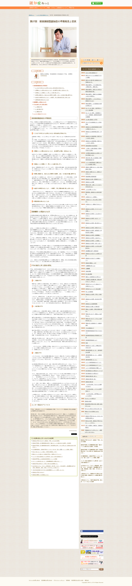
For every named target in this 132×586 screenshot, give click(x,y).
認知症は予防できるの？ (38, 472)
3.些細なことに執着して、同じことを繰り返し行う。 (48, 92)
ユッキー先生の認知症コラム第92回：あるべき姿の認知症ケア (48, 456)
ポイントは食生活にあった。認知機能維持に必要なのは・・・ (47, 461)
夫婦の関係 (88, 271)
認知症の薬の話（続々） (91, 376)
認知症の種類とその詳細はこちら (41, 474)
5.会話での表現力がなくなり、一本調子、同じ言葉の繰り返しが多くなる (52, 97)
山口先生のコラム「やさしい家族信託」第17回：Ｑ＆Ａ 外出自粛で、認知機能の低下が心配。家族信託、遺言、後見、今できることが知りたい (54, 466)
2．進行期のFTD (39, 109)
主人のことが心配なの (90, 398)
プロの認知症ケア (90, 328)
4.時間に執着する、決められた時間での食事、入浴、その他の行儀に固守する (53, 95)
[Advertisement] (53, 493)
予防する (71, 7)
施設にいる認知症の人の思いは (93, 276)
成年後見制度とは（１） (91, 359)
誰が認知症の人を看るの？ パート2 (94, 370)
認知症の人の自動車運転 (91, 303)
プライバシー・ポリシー (59, 580)
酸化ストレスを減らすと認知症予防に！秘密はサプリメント (47, 454)
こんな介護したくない (91, 189)
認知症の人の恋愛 (90, 182)
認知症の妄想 (88, 401)
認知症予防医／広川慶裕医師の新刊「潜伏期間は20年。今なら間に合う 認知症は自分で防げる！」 (54, 446)
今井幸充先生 (43, 75)
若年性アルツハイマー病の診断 (93, 289)
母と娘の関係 (89, 274)
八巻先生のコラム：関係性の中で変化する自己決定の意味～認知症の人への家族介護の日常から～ (91, 475)
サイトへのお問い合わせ (34, 580)
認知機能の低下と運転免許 (92, 251)
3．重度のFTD (38, 111)
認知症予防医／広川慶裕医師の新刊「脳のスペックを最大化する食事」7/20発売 (52, 443)
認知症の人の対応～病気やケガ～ (94, 227)
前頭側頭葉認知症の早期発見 (40, 85)
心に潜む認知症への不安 (91, 119)
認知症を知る (33, 7)
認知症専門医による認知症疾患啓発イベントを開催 (45, 459)
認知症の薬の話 (89, 381)
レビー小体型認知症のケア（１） (94, 365)
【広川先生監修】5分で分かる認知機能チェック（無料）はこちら (48, 470)
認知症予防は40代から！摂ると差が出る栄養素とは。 (45, 463)
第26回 (35, 126)
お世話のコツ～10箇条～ (91, 197)
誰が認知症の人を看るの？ (92, 373)
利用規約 (68, 580)
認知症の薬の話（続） (91, 379)
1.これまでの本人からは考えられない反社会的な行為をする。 (50, 88)
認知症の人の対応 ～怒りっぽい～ (94, 243)
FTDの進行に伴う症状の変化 (40, 104)
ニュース (42, 7)
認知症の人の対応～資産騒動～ (93, 235)
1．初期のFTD (38, 106)
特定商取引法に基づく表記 (77, 580)
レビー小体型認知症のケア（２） (94, 362)
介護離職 (88, 268)
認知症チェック (62, 7)
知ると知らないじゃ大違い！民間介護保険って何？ (45, 451)
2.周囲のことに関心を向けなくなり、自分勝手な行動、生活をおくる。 (52, 90)
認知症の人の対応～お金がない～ (94, 238)
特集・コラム (51, 7)
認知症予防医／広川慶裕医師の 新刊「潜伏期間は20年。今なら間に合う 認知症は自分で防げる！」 (92, 451)
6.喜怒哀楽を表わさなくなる (42, 99)
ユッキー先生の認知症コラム (91, 69)
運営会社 (87, 580)
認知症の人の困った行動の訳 (92, 306)
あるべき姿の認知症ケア (91, 72)
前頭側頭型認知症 (91, 340)
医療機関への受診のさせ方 (39, 102)
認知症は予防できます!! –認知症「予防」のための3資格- (46, 440)
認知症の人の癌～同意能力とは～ (94, 179)
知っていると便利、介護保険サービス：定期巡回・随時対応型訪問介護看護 (94, 114)
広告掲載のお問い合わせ (46, 580)
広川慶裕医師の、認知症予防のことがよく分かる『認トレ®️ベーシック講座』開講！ (53, 449)
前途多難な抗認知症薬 (91, 176)
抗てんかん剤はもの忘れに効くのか (93, 408)
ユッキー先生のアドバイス (39, 114)
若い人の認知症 (89, 291)
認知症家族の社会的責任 (91, 145)
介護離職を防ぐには (90, 265)
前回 (33, 154)
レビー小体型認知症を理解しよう (94, 368)
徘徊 (87, 343)
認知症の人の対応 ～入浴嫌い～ (93, 240)
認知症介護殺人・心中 (91, 263)
